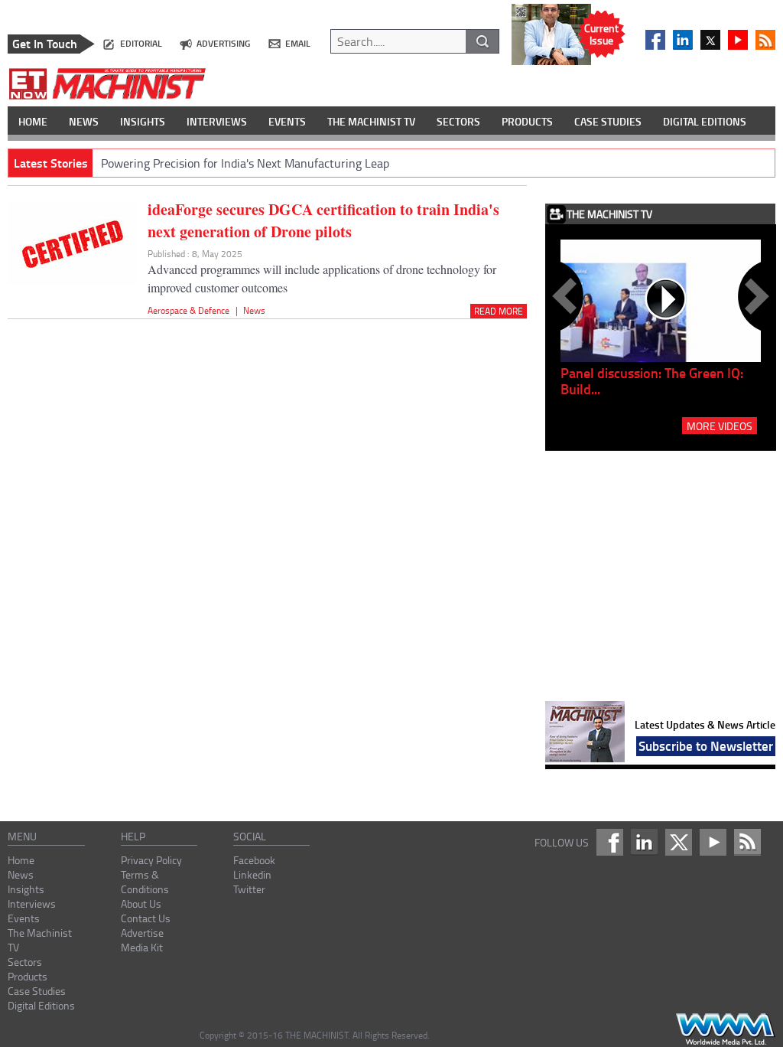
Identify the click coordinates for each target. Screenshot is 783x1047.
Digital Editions (41, 1005)
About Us (141, 903)
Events (24, 918)
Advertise (142, 932)
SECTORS (458, 121)
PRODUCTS (527, 121)
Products (27, 976)
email (297, 43)
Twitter (249, 889)
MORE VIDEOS (719, 425)
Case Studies (37, 990)
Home (21, 860)
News (254, 310)
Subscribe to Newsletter (705, 745)
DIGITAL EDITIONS (704, 121)
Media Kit (142, 947)
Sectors (25, 961)
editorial (141, 43)
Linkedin (252, 874)
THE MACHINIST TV (371, 121)
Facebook (254, 860)
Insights (26, 889)
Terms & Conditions (145, 881)
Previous (567, 296)
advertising (223, 43)
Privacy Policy (151, 860)
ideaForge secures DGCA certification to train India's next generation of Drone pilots (323, 220)
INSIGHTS (142, 121)
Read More (498, 311)
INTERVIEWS (217, 121)
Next (754, 296)
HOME (32, 121)
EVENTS (287, 121)
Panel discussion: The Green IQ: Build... (651, 381)
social (249, 836)
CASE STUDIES (608, 121)
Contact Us (146, 918)
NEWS (84, 121)
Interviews (32, 903)
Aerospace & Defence (188, 310)
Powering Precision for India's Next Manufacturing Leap (245, 163)
